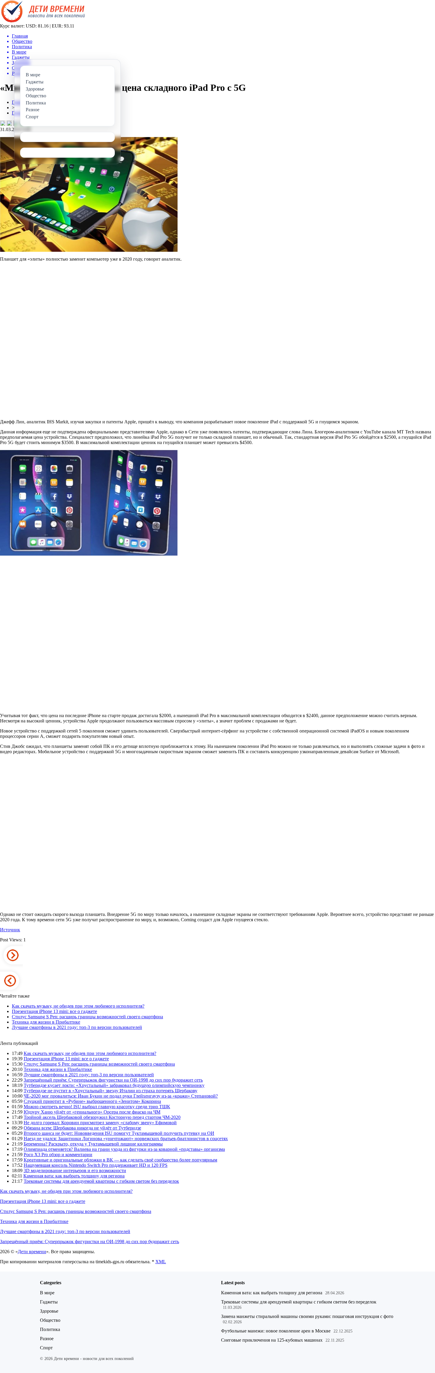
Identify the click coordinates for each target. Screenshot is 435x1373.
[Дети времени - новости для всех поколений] (42, 21)
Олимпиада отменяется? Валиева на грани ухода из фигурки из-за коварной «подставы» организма (124, 1149)
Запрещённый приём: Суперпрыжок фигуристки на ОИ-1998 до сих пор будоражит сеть (113, 1079)
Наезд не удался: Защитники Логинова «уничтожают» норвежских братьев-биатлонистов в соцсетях (126, 1138)
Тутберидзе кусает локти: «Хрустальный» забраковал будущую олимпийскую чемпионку (114, 1085)
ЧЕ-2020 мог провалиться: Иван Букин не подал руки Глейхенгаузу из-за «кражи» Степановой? (121, 1095)
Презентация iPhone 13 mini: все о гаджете (54, 1011)
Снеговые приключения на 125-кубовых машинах (272, 1340)
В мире (47, 1292)
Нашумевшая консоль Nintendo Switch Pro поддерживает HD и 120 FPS (95, 1165)
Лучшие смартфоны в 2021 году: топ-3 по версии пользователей (77, 1027)
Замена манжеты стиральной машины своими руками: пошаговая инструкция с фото (307, 1316)
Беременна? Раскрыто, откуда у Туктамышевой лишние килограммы (93, 1143)
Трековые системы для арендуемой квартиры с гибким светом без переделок (101, 1181)
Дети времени (32, 1251)
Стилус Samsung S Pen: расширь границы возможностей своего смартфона (87, 1016)
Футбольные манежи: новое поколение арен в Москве (276, 1330)
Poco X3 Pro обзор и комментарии (58, 1154)
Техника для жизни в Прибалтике (46, 1021)
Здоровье (49, 1311)
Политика (50, 1329)
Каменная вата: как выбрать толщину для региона (74, 1175)
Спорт (46, 1347)
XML (160, 1261)
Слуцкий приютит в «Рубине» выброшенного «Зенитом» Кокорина (92, 1101)
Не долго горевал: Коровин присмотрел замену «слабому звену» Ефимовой (100, 1122)
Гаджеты (49, 1301)
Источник (10, 929)
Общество (50, 1320)
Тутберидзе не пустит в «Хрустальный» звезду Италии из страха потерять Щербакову (110, 1090)
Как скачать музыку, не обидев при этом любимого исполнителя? (78, 1006)
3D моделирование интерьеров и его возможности (75, 1170)
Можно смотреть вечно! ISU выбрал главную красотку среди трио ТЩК (97, 1106)
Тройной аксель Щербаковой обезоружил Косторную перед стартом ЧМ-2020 (102, 1117)
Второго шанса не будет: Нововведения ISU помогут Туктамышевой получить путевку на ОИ (119, 1133)
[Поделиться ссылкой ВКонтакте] (2, 123)
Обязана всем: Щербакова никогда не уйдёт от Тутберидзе (82, 1127)
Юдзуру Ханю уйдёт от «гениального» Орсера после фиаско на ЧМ (92, 1111)
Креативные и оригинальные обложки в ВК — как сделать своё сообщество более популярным (120, 1159)
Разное (47, 1338)
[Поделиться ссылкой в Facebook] (9, 123)
